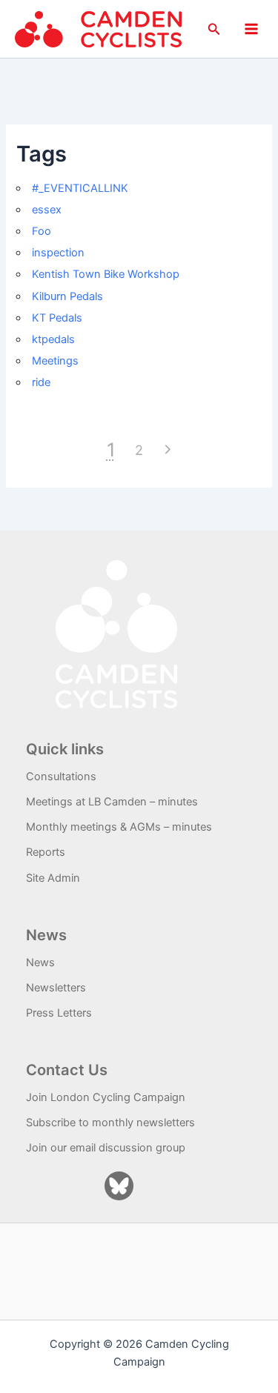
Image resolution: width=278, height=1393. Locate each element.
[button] (214, 29)
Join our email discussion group (105, 1147)
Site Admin (53, 878)
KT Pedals (57, 318)
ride (41, 382)
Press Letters (59, 1013)
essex (47, 209)
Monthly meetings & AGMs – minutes (119, 827)
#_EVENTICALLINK (80, 188)
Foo (41, 231)
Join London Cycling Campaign (105, 1097)
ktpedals (53, 339)
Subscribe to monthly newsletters (110, 1122)
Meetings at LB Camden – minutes (112, 801)
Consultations (61, 776)
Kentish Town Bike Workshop (105, 274)
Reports (45, 852)
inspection (58, 252)
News (40, 962)
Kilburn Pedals (67, 296)
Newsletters (56, 987)
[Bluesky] (119, 1185)
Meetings (55, 361)
